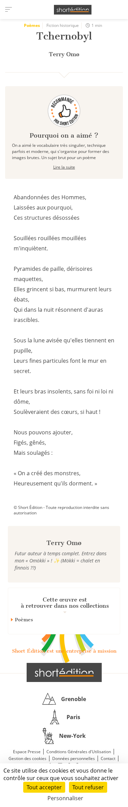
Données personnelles (73, 758)
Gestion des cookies (27, 758)
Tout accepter (44, 787)
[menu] (8, 9)
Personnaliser (65, 798)
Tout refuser (88, 787)
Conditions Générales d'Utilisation (78, 752)
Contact (108, 758)
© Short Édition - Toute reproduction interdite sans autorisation (61, 510)
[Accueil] (72, 10)
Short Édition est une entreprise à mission (64, 651)
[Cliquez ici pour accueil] (64, 672)
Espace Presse (27, 752)
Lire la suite (64, 167)
